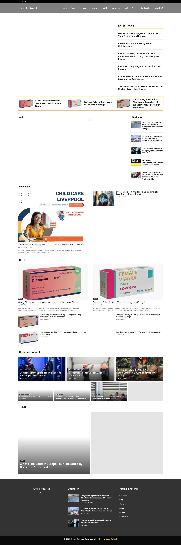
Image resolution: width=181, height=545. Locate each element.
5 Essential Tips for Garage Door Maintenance (135, 45)
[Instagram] (22, 2)
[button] (159, 8)
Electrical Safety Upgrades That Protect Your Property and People (139, 35)
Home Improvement (26, 369)
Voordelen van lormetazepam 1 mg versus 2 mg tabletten (138, 332)
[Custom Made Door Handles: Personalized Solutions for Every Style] (72, 391)
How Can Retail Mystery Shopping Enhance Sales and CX (152, 150)
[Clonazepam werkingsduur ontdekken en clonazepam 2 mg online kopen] (28, 338)
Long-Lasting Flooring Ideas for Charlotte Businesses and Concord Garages (152, 125)
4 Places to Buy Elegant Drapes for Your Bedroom (139, 68)
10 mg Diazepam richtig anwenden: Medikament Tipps (48, 103)
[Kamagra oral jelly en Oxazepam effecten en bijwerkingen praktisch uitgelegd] (103, 321)
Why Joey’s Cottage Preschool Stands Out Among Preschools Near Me (51, 244)
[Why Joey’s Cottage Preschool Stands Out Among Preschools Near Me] (53, 216)
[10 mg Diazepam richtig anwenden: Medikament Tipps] (26, 103)
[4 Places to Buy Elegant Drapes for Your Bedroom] (35, 391)
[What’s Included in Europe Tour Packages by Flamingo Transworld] (54, 443)
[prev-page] (88, 119)
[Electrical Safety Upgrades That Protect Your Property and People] (41, 369)
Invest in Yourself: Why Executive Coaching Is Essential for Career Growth (137, 193)
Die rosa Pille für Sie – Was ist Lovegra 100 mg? (98, 103)
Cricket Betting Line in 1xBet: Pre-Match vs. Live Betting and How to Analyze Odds (152, 175)
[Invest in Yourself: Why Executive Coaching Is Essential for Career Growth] (103, 198)
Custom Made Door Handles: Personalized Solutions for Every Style (140, 78)
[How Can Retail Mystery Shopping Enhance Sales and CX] (136, 150)
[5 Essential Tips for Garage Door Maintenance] (90, 369)
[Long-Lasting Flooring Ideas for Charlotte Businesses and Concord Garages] (136, 124)
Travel (22, 460)
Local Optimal (111, 539)
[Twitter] (25, 2)
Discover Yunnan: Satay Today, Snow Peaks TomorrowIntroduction (152, 138)
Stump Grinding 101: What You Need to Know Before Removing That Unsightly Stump (138, 56)
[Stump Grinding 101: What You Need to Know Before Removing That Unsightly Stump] (139, 369)
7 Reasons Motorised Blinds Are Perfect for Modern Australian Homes (140, 88)
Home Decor (59, 394)
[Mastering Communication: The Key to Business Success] (136, 162)
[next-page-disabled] (91, 119)
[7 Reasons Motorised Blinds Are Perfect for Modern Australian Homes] (109, 391)
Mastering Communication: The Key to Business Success (152, 162)
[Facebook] (19, 2)
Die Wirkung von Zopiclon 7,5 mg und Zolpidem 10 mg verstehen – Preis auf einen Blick (146, 103)
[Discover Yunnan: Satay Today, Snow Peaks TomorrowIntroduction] (136, 138)
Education (21, 240)
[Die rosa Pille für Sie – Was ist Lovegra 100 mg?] (75, 103)
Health (20, 298)
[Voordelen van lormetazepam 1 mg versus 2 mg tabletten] (103, 338)
